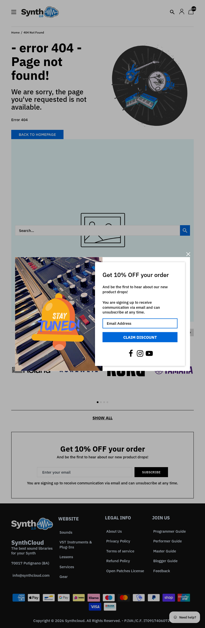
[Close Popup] (188, 254)
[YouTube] (149, 353)
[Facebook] (130, 353)
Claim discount (140, 337)
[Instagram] (140, 353)
